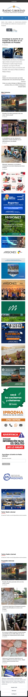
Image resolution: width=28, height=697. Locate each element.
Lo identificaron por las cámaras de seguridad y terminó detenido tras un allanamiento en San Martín (11, 140)
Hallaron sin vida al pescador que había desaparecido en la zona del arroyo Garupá (13, 78)
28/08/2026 (5, 169)
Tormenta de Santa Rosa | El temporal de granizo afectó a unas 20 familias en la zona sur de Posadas (14, 608)
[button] (2, 18)
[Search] (26, 18)
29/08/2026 (5, 116)
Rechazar (14, 690)
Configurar (14, 693)
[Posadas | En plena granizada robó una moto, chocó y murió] (14, 103)
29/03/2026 (6, 44)
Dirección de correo (6, 458)
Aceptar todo (14, 687)
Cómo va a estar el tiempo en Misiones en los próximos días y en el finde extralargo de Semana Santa (14, 84)
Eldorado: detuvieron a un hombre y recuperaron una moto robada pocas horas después (13, 166)
